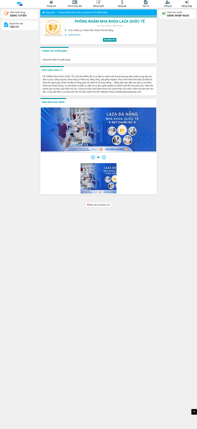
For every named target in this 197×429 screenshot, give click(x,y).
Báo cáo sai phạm (99, 205)
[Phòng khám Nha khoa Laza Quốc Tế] (98, 130)
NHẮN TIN (110, 40)
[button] (93, 157)
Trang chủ (49, 12)
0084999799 (74, 35)
